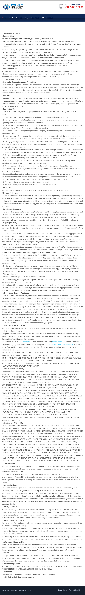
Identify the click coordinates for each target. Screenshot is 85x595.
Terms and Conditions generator (60, 344)
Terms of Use (27, 342)
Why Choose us (47, 18)
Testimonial (35, 18)
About (11, 18)
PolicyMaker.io (58, 342)
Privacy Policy (62, 590)
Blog (26, 18)
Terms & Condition (75, 590)
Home (4, 18)
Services (19, 18)
